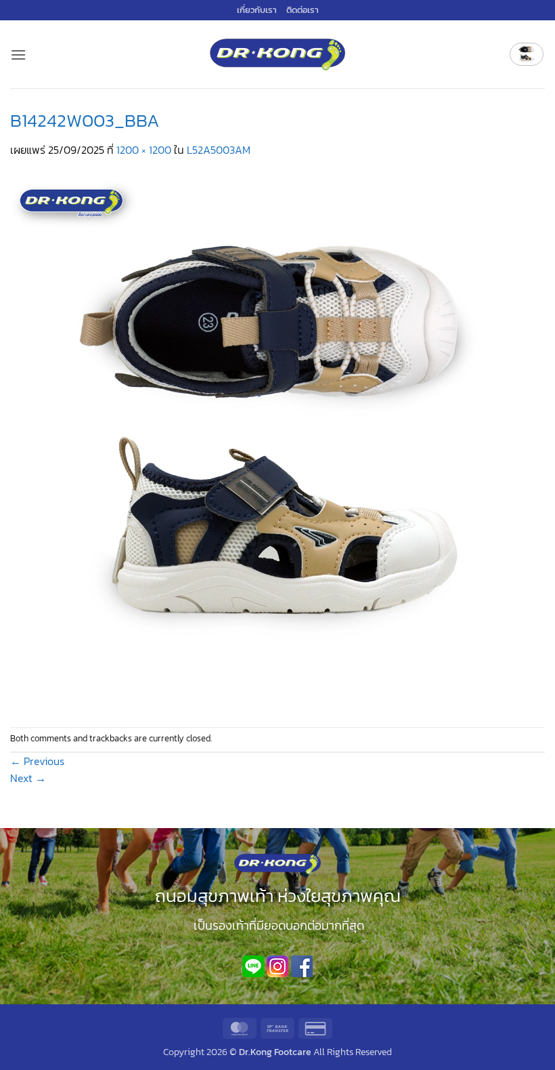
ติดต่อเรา (302, 9)
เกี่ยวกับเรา (257, 9)
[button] (18, 54)
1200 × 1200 (143, 150)
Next (28, 778)
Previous (37, 761)
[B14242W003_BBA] (277, 442)
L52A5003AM (218, 150)
